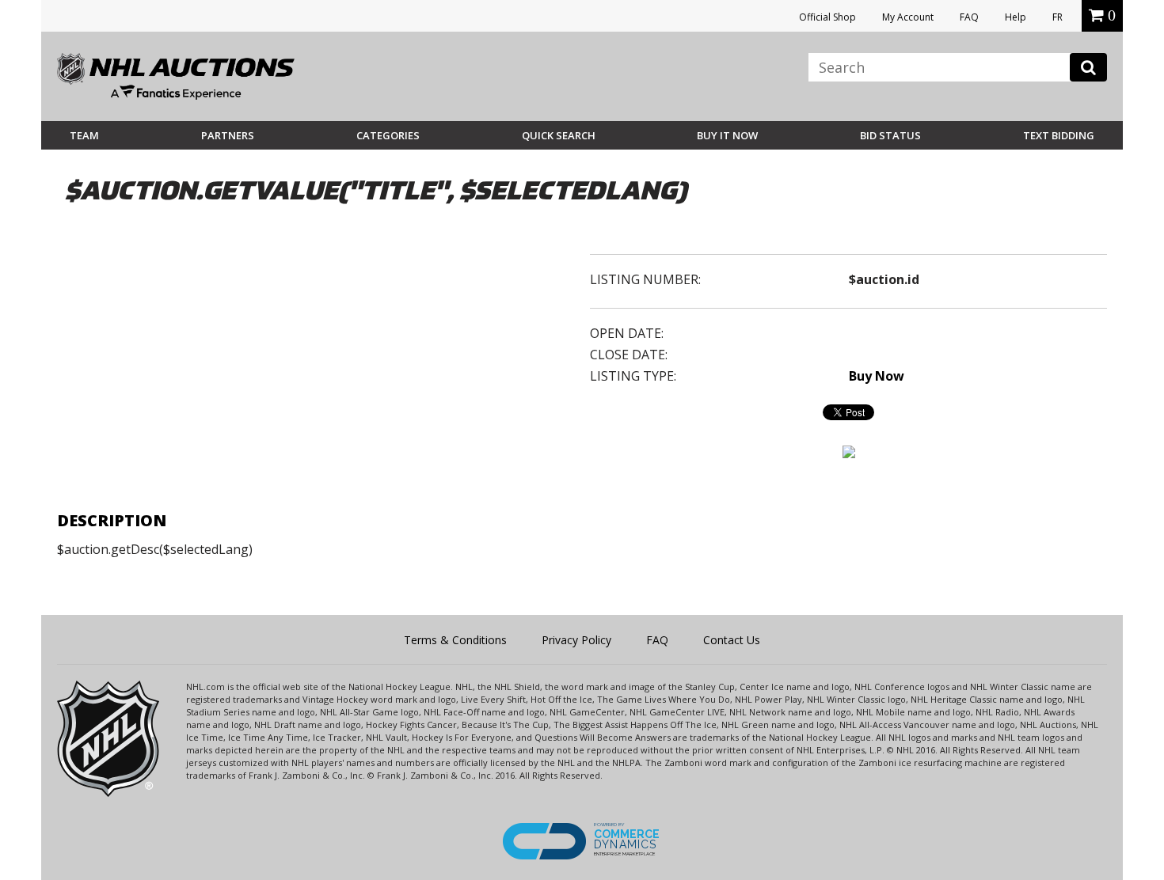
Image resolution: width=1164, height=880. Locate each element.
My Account (908, 17)
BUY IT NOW (727, 135)
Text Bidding (1058, 135)
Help (1015, 17)
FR (1057, 17)
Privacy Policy (576, 639)
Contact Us (731, 639)
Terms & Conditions (455, 639)
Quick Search (558, 135)
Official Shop (827, 17)
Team (84, 135)
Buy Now (876, 376)
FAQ (969, 17)
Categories (388, 135)
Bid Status (890, 135)
